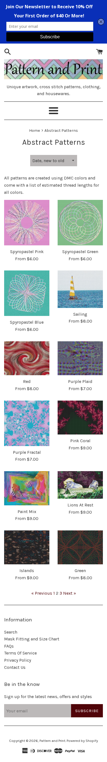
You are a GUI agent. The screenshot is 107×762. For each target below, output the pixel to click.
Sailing (80, 314)
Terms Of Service (20, 653)
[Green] (80, 547)
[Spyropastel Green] (80, 222)
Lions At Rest (80, 505)
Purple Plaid (80, 381)
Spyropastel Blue (27, 322)
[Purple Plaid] (80, 358)
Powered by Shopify (82, 741)
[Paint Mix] (26, 488)
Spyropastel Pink (27, 251)
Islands (26, 570)
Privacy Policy (17, 660)
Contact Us (15, 667)
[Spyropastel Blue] (26, 293)
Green (80, 570)
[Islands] (26, 547)
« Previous (41, 593)
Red (27, 381)
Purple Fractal (27, 452)
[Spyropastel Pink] (26, 222)
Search (10, 632)
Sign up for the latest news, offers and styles (48, 696)
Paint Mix (27, 511)
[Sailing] (80, 289)
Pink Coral (80, 440)
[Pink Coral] (80, 418)
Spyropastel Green (80, 251)
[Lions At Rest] (80, 485)
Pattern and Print (52, 741)
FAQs (9, 646)
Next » (69, 593)
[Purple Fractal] (26, 423)
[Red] (26, 358)
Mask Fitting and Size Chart (31, 639)
